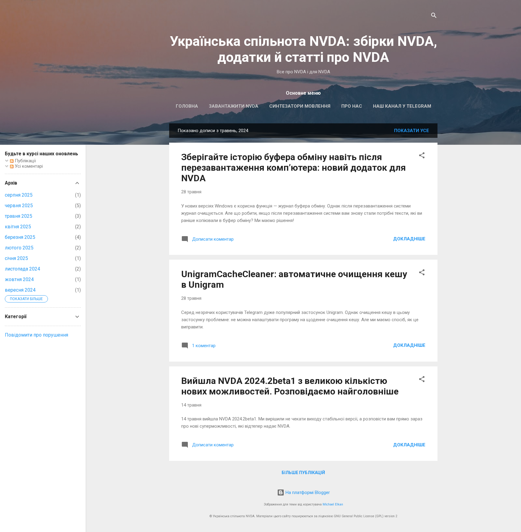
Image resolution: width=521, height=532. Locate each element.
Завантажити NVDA (233, 106)
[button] (421, 156)
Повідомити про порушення (36, 335)
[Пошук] (433, 16)
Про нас (351, 106)
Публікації (25, 160)
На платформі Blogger (307, 492)
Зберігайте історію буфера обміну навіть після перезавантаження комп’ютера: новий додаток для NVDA (293, 167)
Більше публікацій (303, 472)
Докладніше (409, 239)
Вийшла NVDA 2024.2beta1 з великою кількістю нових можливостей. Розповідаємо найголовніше (290, 386)
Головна (187, 106)
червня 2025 (19, 205)
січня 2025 (16, 258)
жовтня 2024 (19, 279)
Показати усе (411, 130)
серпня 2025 (19, 195)
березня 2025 (20, 237)
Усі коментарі (28, 166)
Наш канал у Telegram (402, 106)
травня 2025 (18, 216)
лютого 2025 (19, 248)
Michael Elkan (333, 504)
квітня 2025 (18, 227)
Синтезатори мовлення (299, 106)
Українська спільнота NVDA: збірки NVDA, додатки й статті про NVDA (303, 49)
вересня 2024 (20, 290)
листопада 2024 (22, 269)
